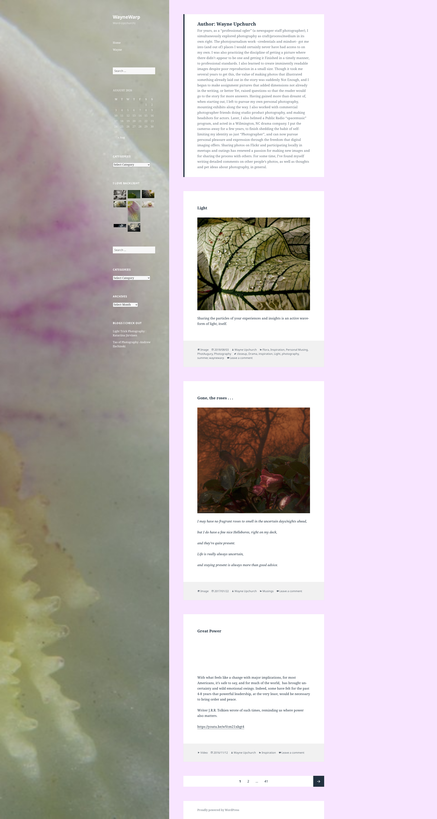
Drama (252, 354)
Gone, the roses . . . (215, 397)
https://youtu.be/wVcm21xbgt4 (220, 726)
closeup (242, 354)
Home (117, 43)
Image (204, 350)
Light (202, 207)
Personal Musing (297, 350)
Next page (318, 781)
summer (202, 358)
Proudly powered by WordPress (218, 810)
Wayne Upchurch (246, 350)
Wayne (117, 50)
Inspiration (277, 350)
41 (267, 781)
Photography (222, 354)
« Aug (121, 137)
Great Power (209, 630)
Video (204, 752)
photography (290, 354)
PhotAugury (205, 354)
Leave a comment (241, 358)
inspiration (266, 354)
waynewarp (216, 358)
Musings (268, 591)
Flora (266, 350)
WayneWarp (126, 17)
